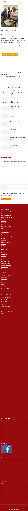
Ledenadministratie (5, 263)
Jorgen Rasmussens (5, 306)
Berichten (3, 238)
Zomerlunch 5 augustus (15, 114)
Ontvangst (3, 284)
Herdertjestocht (13, 145)
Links (2, 228)
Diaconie (3, 259)
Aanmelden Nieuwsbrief (6, 217)
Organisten (3, 244)
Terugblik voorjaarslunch (15, 121)
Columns (3, 219)
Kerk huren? (3, 240)
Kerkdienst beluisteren (6, 215)
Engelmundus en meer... (6, 234)
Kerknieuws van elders (6, 226)
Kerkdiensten (4, 277)
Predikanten (4, 254)
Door (10, 76)
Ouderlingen (4, 257)
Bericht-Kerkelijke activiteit (12, 72)
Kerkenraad (3, 256)
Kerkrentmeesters (5, 261)
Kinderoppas (4, 280)
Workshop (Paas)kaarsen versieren (17, 137)
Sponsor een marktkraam (15, 106)
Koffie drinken (4, 282)
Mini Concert (13, 129)
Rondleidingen (4, 245)
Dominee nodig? (4, 213)
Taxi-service (4, 286)
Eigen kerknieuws (5, 224)
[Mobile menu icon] (24, 2)
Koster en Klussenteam (6, 265)
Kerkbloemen (4, 279)
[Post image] (5, 108)
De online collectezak (5, 268)
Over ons (3, 252)
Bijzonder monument (5, 242)
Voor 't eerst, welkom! (6, 211)
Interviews (3, 221)
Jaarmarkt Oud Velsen (6, 275)
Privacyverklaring (5, 288)
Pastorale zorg (4, 267)
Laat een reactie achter (14, 78)
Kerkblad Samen (4, 222)
